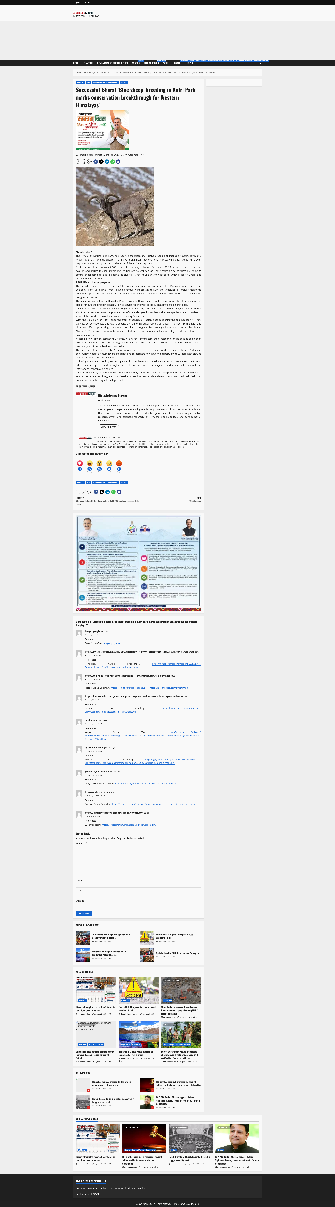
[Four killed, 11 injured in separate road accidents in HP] (139, 990)
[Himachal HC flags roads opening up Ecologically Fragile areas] (139, 1034)
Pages (165, 63)
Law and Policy (138, 1150)
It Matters (88, 63)
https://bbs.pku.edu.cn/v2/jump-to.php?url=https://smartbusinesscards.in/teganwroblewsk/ (134, 696)
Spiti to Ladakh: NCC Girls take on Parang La (147, 955)
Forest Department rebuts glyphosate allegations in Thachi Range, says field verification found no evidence (179, 1055)
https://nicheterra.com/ (97, 792)
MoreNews (179, 1203)
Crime (127, 1150)
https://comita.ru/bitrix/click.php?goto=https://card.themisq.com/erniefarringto (127, 675)
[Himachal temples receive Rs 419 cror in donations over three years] (96, 990)
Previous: (107, 501)
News (75, 63)
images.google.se (94, 631)
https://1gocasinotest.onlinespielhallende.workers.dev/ (114, 812)
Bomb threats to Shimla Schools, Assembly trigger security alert (83, 1102)
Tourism (124, 82)
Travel (179, 62)
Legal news (125, 1045)
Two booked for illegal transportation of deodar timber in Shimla (83, 938)
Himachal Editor (84, 1014)
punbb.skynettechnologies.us (100, 771)
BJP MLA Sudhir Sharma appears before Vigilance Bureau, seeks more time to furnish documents (147, 1102)
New (88, 82)
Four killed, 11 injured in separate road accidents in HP (147, 938)
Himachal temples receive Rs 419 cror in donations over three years (95, 1008)
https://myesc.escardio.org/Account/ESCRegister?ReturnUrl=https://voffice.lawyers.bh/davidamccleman (140, 651)
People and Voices (96, 1045)
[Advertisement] (167, 40)
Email (78, 890)
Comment (81, 843)
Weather (137, 62)
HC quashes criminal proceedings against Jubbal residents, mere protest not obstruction (147, 1085)
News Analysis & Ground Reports (112, 63)
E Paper (189, 63)
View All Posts (108, 426)
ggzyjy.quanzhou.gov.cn (97, 747)
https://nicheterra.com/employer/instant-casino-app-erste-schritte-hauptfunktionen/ (154, 804)
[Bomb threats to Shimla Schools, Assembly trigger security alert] (191, 1138)
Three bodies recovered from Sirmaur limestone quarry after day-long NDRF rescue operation (179, 1010)
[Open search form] (261, 63)
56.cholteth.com (93, 720)
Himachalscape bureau (91, 154)
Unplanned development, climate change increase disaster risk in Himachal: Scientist (95, 1055)
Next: (195, 499)
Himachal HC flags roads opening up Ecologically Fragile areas (83, 955)
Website (80, 900)
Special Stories (152, 62)
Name (79, 880)
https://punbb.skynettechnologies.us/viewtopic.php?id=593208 (145, 783)
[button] (78, 161)
